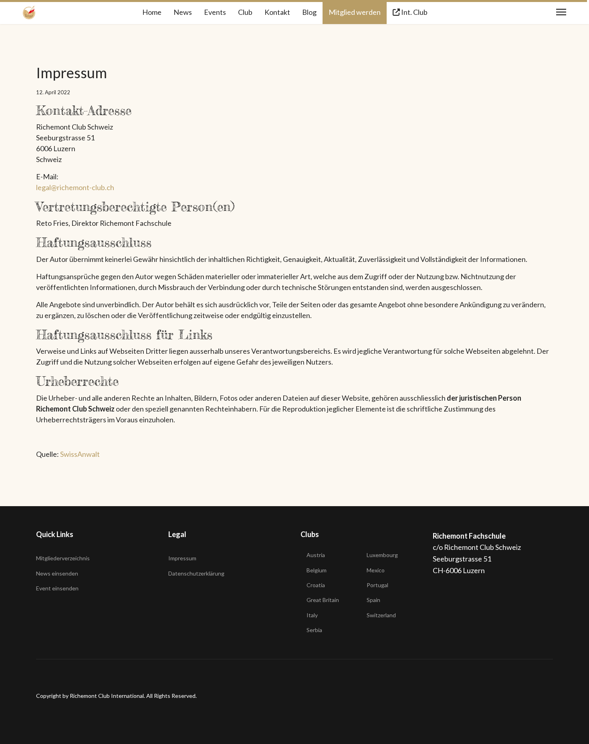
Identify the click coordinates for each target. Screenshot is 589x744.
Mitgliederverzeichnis (63, 558)
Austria (316, 554)
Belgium (317, 570)
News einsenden (57, 573)
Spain (373, 599)
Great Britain (323, 599)
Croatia (316, 585)
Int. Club (414, 12)
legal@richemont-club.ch (75, 187)
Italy (312, 615)
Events (215, 12)
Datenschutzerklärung (196, 573)
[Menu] (561, 12)
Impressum (182, 558)
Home (151, 12)
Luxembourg (382, 554)
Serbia (314, 629)
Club (245, 12)
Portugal (377, 585)
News (182, 12)
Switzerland (381, 615)
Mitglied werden (355, 12)
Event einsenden (57, 588)
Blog (309, 12)
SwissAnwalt (80, 454)
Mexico (376, 570)
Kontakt (277, 12)
